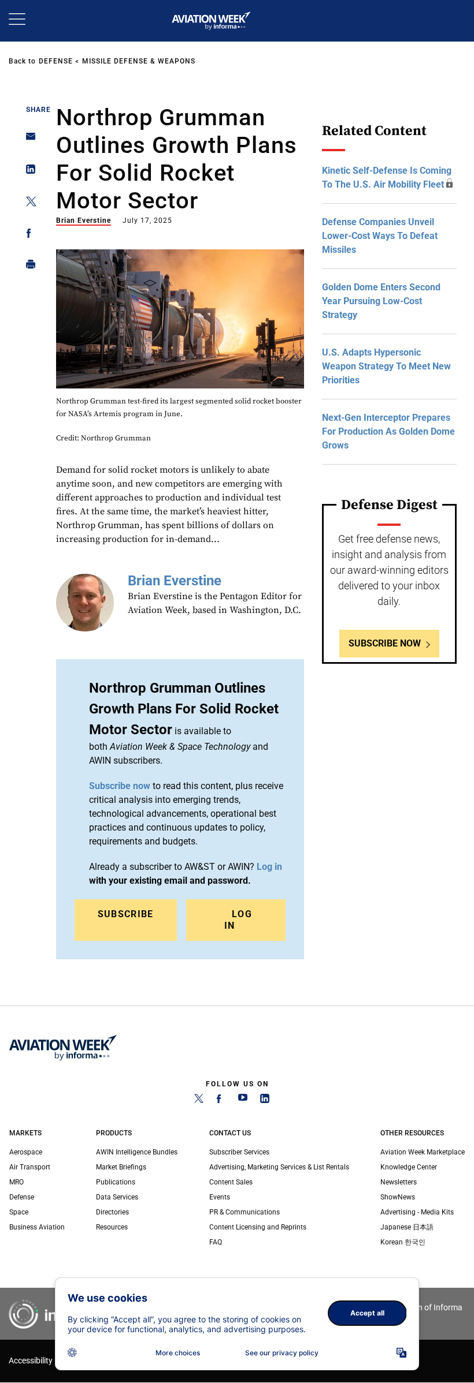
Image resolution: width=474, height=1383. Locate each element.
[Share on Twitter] (27, 203)
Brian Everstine (83, 220)
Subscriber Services (239, 1152)
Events (219, 1197)
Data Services (117, 1197)
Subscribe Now (385, 643)
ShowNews (397, 1197)
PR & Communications (244, 1212)
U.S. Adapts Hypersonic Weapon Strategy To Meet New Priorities (386, 366)
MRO (16, 1182)
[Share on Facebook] (27, 235)
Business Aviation (37, 1227)
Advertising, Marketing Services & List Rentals (279, 1167)
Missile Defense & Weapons (138, 61)
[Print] (27, 267)
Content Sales (231, 1182)
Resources (112, 1227)
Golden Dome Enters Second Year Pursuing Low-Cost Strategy (381, 301)
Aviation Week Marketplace (422, 1152)
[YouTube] (242, 1101)
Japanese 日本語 (407, 1227)
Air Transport (29, 1167)
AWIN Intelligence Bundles (136, 1152)
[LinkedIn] (264, 1101)
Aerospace (25, 1152)
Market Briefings (121, 1167)
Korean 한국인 (402, 1242)
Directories (112, 1212)
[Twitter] (198, 1101)
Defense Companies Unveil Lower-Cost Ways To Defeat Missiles (380, 235)
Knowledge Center (408, 1167)
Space (18, 1212)
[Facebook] (220, 1101)
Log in (269, 866)
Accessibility (31, 1361)
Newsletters (398, 1182)
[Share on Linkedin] (27, 172)
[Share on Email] (27, 140)
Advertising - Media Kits (417, 1212)
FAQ (215, 1242)
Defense (56, 61)
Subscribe (126, 914)
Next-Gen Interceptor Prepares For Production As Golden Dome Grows (388, 431)
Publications (115, 1182)
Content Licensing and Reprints (257, 1227)
